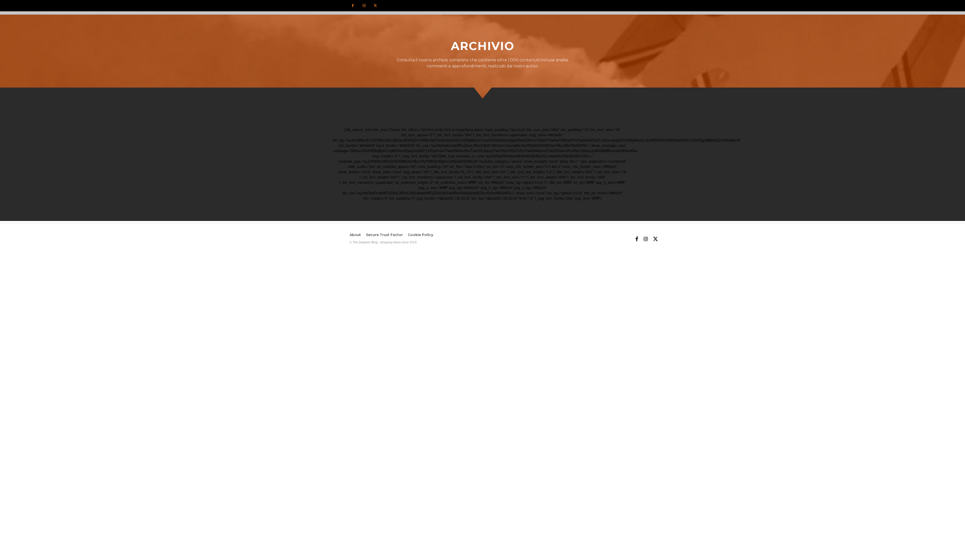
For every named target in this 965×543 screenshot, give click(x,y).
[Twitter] (375, 5)
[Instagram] (364, 5)
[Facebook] (352, 5)
